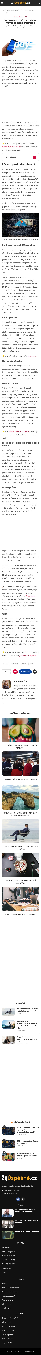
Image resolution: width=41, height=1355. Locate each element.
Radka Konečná (16, 26)
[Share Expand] (35, 671)
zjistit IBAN (32, 356)
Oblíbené (20, 1314)
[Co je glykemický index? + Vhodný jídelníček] (20, 865)
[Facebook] (18, 1199)
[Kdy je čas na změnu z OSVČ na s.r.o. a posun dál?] (8, 1040)
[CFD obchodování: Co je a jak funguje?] (8, 1144)
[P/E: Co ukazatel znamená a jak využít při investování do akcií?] (8, 1131)
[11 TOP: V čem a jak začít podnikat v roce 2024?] (20, 899)
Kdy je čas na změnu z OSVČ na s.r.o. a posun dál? (27, 1039)
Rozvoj (20, 1243)
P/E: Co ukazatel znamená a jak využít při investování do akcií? (28, 1130)
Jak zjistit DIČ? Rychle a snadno (27, 1232)
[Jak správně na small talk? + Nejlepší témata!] (20, 763)
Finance (20, 1279)
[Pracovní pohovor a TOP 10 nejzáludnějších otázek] (8, 1213)
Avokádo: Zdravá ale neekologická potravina (27, 1155)
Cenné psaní (30, 596)
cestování (14, 664)
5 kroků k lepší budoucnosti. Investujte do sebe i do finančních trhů (27, 1024)
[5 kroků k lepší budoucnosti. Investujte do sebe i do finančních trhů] (8, 1024)
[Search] (39, 3)
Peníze (32, 664)
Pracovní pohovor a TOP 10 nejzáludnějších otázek (25, 1211)
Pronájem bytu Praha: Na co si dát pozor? (26, 1222)
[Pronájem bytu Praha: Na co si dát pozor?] (8, 1224)
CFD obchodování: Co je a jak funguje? (27, 1142)
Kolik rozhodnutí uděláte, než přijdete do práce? (27, 1010)
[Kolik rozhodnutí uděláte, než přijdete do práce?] (20, 831)
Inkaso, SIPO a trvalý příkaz (19, 431)
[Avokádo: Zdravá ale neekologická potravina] (20, 730)
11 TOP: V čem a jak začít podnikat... (20, 914)
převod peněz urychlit (27, 655)
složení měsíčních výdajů (11, 147)
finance (23, 664)
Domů (4, 10)
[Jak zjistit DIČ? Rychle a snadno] (8, 1235)
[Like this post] (16, 671)
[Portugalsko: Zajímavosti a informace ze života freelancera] (20, 797)
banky (5, 664)
